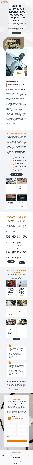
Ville (18, 432)
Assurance (11, 261)
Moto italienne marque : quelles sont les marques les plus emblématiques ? (11, 290)
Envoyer (16, 441)
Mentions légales (16, 457)
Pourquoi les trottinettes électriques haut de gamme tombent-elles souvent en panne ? (11, 330)
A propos (17, 455)
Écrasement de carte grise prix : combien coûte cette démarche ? (19, 253)
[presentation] (11, 181)
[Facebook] (14, 464)
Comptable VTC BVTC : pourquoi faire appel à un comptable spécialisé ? (25, 237)
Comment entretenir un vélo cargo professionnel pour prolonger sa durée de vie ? (8, 252)
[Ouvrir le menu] (31, 2)
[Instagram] (19, 464)
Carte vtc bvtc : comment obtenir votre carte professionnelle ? (25, 252)
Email (18, 423)
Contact (12, 455)
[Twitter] (16, 464)
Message (8, 436)
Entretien (22, 262)
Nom (8, 423)
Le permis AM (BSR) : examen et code (21, 308)
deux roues (16, 338)
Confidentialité (23, 455)
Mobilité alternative (5, 455)
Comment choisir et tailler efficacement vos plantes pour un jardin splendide (14, 252)
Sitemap (29, 455)
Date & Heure (9, 432)
